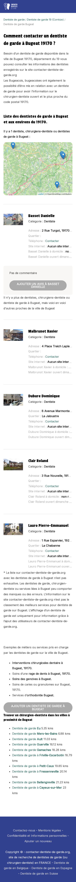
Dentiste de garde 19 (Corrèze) (45, 19)
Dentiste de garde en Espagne (51, 868)
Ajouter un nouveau (38, 841)
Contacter (52, 241)
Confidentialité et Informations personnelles (37, 835)
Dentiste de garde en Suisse (39, 873)
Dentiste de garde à (38, 755)
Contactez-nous (24, 830)
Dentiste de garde (14, 19)
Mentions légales (49, 830)
